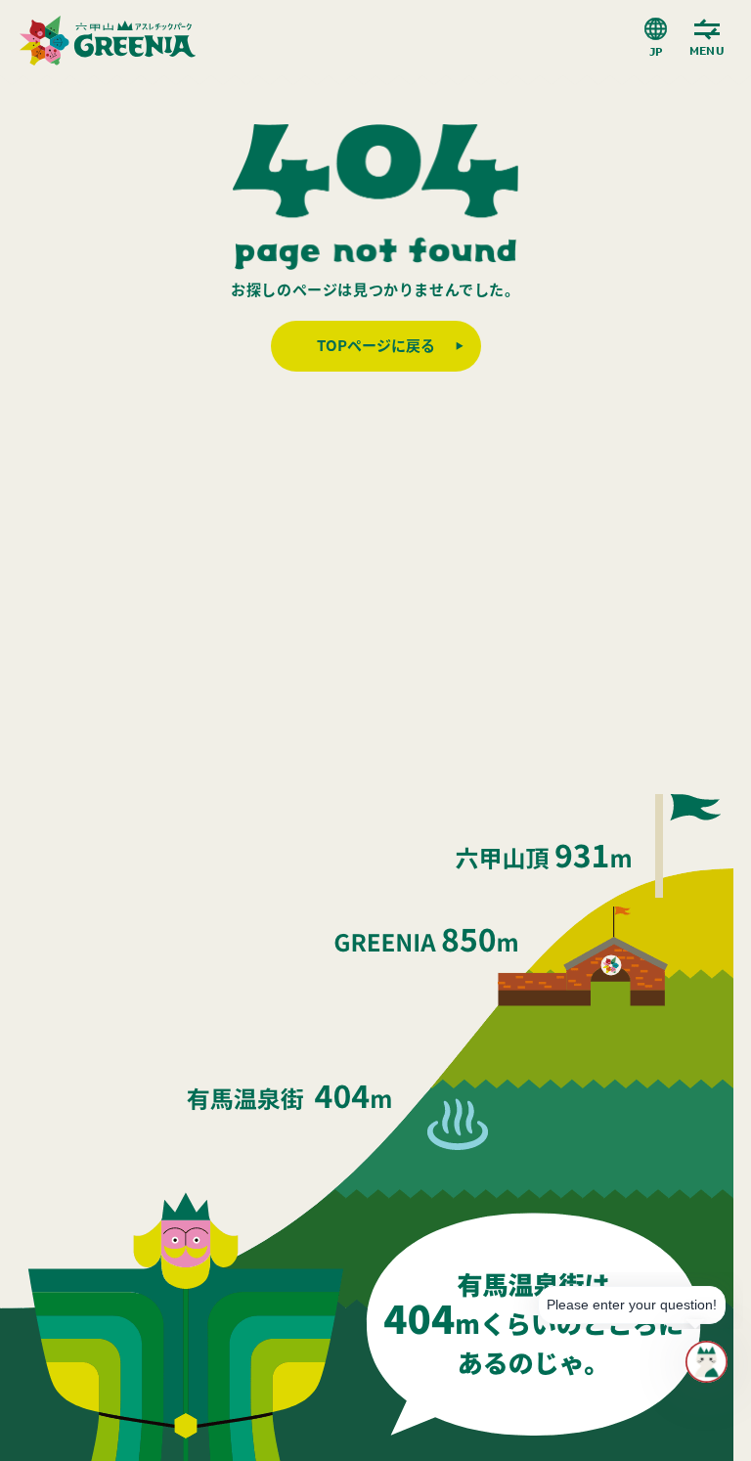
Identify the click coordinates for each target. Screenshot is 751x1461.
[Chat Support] (706, 1362)
